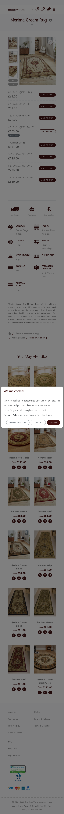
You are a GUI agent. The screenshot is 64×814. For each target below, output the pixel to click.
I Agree (53, 422)
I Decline (38, 422)
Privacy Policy (11, 415)
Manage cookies (17, 422)
